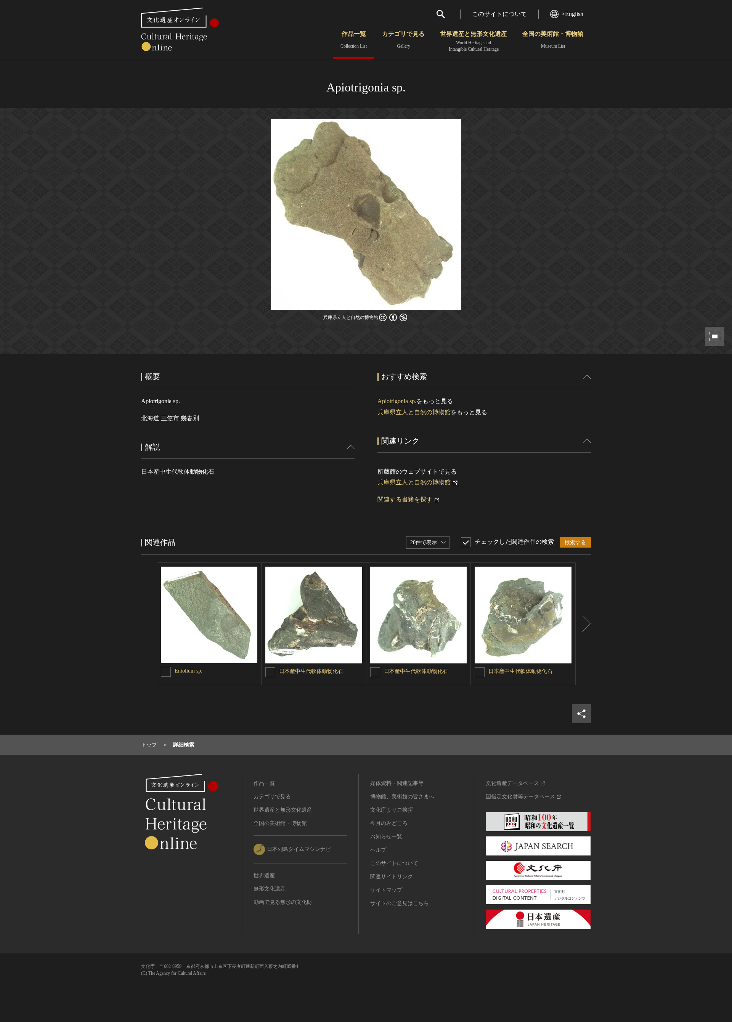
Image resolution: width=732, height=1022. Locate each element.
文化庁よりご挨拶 (391, 810)
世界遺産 (264, 875)
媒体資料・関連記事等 (397, 783)
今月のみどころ (389, 823)
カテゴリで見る (403, 39)
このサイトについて (499, 14)
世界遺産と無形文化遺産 (473, 41)
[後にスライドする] (583, 623)
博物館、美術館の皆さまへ (402, 796)
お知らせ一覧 (386, 836)
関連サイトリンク (391, 876)
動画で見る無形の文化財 (283, 902)
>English (572, 14)
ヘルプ (378, 850)
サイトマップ (386, 890)
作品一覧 (353, 39)
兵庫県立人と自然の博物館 (414, 412)
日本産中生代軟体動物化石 (311, 671)
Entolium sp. (188, 671)
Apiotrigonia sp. (396, 401)
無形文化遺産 (270, 889)
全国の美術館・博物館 (552, 39)
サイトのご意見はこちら (399, 903)
